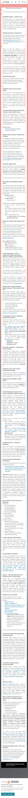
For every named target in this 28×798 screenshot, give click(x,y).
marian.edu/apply (9, 425)
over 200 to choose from (13, 231)
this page (18, 739)
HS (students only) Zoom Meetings (15, 326)
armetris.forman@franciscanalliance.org (13, 676)
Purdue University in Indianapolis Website (14, 466)
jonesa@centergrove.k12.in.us (13, 41)
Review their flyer (7, 693)
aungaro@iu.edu (9, 339)
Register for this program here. (10, 313)
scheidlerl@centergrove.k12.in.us (10, 40)
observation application (19, 670)
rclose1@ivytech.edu (17, 283)
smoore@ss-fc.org (7, 759)
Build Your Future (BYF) (9, 684)
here (21, 451)
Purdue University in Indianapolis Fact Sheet (15, 468)
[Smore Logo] (5, 2)
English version (10, 158)
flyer (11, 413)
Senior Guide (12, 99)
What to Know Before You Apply (12, 129)
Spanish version (18, 158)
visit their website (7, 159)
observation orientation (12, 671)
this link (22, 588)
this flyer (11, 658)
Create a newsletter (7, 794)
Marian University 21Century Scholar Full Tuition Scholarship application (15, 430)
